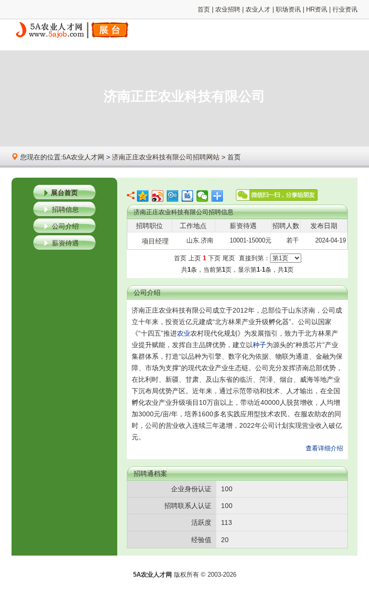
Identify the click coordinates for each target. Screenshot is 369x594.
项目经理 (155, 241)
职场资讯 (288, 9)
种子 (259, 345)
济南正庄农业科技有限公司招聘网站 (166, 157)
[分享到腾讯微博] (173, 196)
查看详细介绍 (324, 448)
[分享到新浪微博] (158, 196)
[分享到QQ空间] (143, 196)
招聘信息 (65, 209)
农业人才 (258, 9)
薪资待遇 (65, 243)
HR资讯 (316, 9)
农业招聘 (227, 9)
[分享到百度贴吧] (188, 196)
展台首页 (64, 192)
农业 (183, 333)
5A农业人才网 (83, 157)
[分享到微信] (203, 196)
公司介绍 (65, 226)
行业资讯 (344, 9)
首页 (203, 9)
